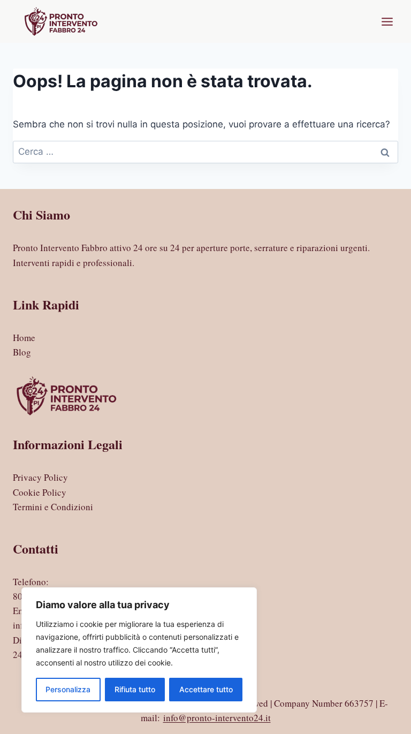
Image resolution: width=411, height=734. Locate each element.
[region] (139, 650)
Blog (22, 352)
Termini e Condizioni (53, 507)
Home (24, 337)
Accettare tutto (206, 689)
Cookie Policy (39, 492)
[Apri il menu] (387, 21)
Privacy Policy (40, 477)
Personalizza (67, 689)
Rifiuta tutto (135, 689)
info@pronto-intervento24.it (217, 718)
